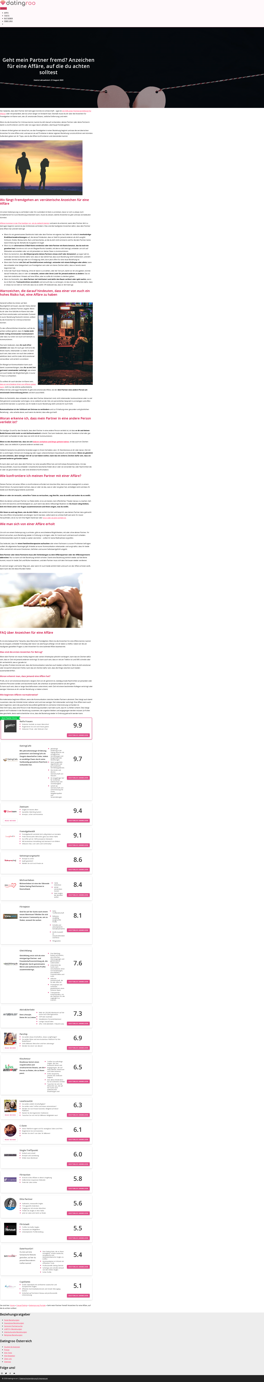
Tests (6, 16)
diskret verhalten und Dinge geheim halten (51, 442)
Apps (6, 13)
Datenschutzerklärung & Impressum (33, 1378)
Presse (6, 1350)
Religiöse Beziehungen (13, 1335)
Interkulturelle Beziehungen (15, 1332)
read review (10, 821)
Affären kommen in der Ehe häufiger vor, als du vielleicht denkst (24, 223)
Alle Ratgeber (9, 1356)
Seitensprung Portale (37, 1305)
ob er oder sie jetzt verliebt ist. (54, 518)
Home (12, 1305)
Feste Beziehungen (11, 1320)
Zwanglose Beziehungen (14, 1323)
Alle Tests (8, 1353)
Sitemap (7, 1361)
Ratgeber (8, 18)
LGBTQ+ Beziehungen (13, 1329)
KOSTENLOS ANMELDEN (78, 735)
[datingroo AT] (17, 5)
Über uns (8, 21)
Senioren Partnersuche (13, 1326)
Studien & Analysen (12, 1347)
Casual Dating (21, 1305)
